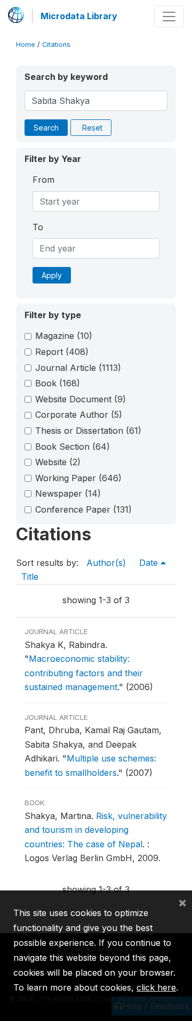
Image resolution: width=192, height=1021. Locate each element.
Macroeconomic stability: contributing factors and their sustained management (84, 672)
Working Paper (78, 478)
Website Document (80, 399)
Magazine (63, 335)
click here (156, 987)
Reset (92, 127)
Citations (56, 44)
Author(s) (106, 562)
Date (150, 562)
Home (25, 44)
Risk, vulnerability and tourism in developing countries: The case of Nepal (96, 830)
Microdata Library (79, 16)
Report (62, 351)
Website (58, 462)
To (38, 227)
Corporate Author (78, 414)
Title (29, 576)
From (43, 179)
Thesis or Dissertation (88, 430)
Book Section (72, 446)
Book (57, 383)
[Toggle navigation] (169, 16)
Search (46, 127)
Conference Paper (83, 509)
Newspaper (68, 493)
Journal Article (78, 367)
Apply (52, 275)
